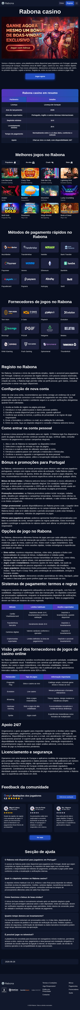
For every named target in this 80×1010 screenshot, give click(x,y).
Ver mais (40, 837)
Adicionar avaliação (66, 797)
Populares (9, 162)
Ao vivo (29, 162)
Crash (48, 162)
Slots (68, 162)
